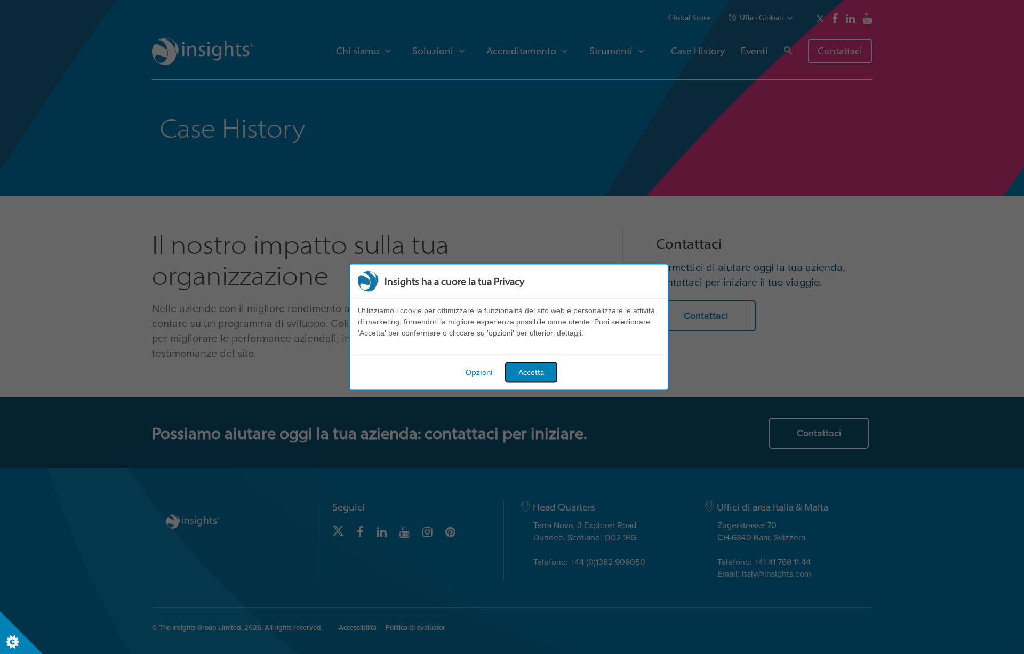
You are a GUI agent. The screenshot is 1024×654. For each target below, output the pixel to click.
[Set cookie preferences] (21, 632)
